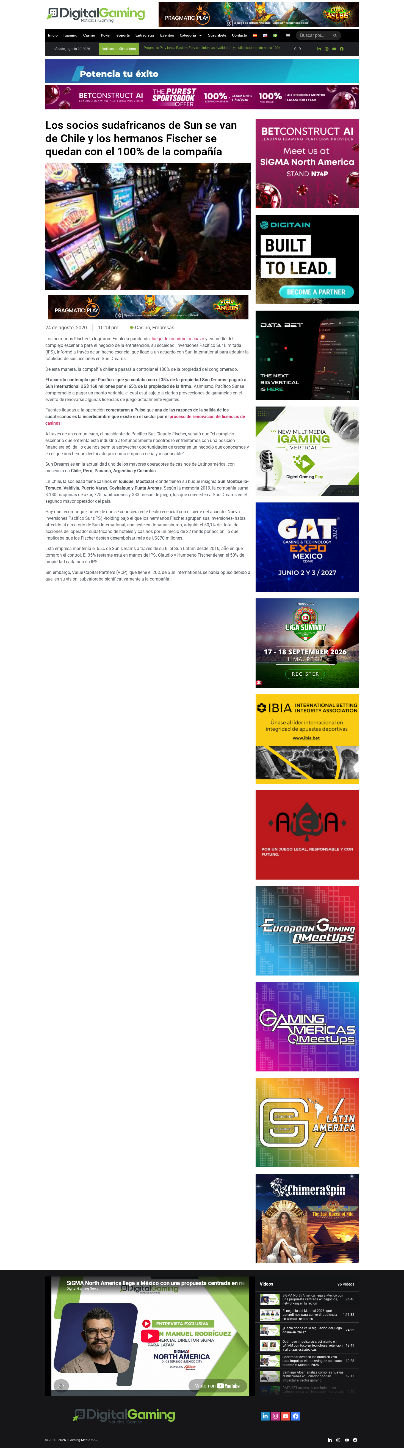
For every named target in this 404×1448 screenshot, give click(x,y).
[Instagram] (326, 49)
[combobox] (312, 35)
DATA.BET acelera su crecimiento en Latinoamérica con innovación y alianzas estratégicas (313, 1392)
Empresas (163, 327)
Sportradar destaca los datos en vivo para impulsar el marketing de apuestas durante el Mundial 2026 (312, 1361)
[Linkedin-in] (319, 49)
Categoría (188, 35)
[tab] (307, 1299)
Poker (106, 35)
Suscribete (217, 35)
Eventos (167, 35)
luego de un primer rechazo (178, 338)
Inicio (53, 35)
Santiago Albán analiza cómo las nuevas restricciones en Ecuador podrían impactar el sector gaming (313, 1376)
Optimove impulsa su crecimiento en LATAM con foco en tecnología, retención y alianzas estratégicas (313, 1346)
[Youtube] (334, 49)
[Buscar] (335, 35)
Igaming (70, 35)
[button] (119, 49)
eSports (123, 35)
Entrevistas (144, 35)
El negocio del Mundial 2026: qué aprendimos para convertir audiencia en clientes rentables (310, 1315)
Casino (89, 35)
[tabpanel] (150, 1336)
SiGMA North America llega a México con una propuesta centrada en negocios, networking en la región (313, 1299)
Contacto (239, 35)
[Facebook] (342, 49)
